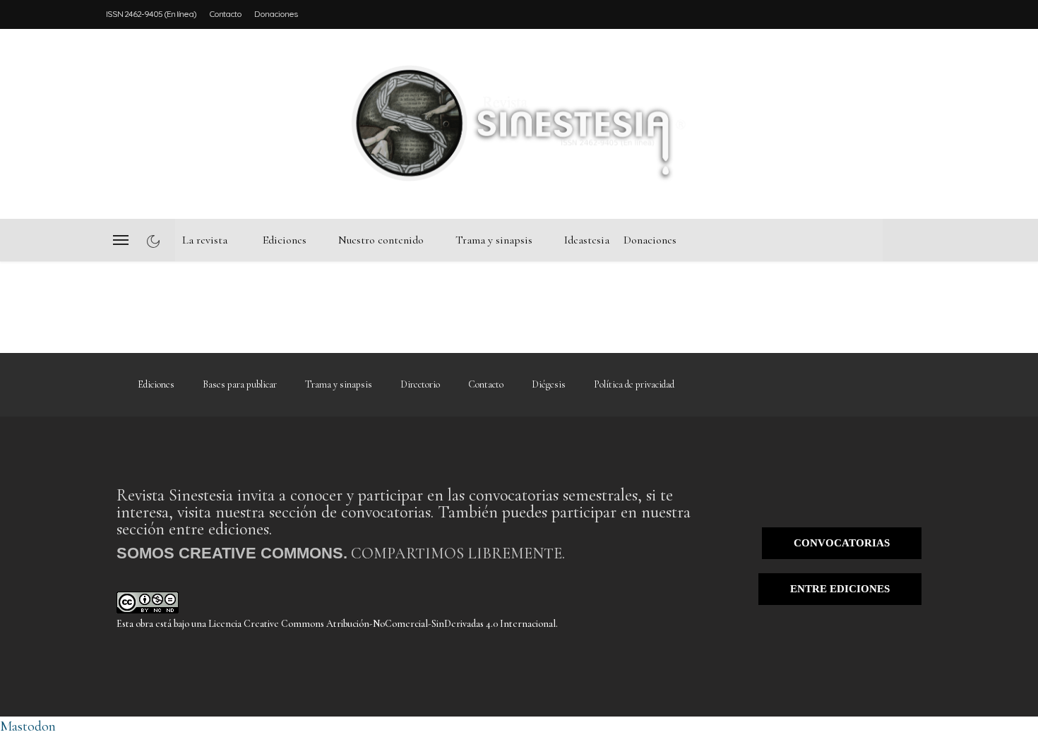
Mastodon (28, 726)
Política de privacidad (634, 384)
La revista (204, 240)
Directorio (420, 384)
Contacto (225, 13)
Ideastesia (586, 240)
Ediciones (284, 240)
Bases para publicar (240, 384)
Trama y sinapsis (493, 240)
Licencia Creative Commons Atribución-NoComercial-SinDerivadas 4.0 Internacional (382, 624)
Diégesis (549, 384)
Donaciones (275, 13)
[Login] (921, 123)
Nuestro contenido (381, 240)
